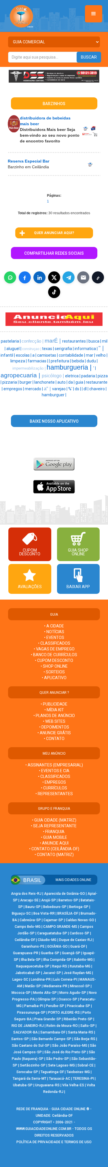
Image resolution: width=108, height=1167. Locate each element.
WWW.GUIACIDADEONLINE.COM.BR (43, 1129)
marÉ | (53, 341)
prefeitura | (61, 361)
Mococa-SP (21, 993)
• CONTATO (54, 738)
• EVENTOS (54, 637)
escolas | (24, 355)
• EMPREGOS (54, 782)
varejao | (60, 389)
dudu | (92, 361)
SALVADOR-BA (25, 1032)
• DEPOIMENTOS (54, 727)
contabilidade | (72, 355)
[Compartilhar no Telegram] (68, 277)
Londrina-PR (41, 979)
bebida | (79, 361)
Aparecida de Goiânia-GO (64, 894)
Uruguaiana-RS (47, 1085)
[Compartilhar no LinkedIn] (39, 277)
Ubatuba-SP (23, 1085)
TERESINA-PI (83, 1079)
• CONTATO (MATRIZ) (54, 854)
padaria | (89, 376)
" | (101, 348)
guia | (80, 382)
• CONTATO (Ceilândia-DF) (54, 849)
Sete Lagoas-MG (61, 1065)
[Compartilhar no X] (54, 277)
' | (94, 368)
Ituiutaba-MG (80, 966)
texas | (48, 348)
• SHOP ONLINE (54, 666)
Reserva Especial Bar (28, 161)
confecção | (33, 341)
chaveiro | (98, 389)
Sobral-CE (85, 1065)
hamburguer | (54, 395)
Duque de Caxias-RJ (75, 940)
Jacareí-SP (52, 973)
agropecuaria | (21, 375)
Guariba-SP (50, 953)
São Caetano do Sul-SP (31, 1046)
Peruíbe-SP (55, 1006)
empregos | (14, 389)
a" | (48, 388)
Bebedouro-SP (55, 907)
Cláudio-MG (47, 940)
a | (34, 355)
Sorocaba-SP (27, 1072)
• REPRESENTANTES (54, 793)
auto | (62, 382)
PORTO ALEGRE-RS (64, 1013)
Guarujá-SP (71, 953)
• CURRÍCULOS (54, 788)
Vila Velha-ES (73, 1085)
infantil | (8, 355)
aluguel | (14, 348)
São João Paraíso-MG (69, 1046)
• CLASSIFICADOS (54, 643)
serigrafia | (65, 348)
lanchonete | (45, 382)
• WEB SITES (54, 721)
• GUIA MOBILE (54, 837)
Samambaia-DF (52, 1032)
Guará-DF (77, 946)
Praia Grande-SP (47, 1019)
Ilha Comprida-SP (57, 960)
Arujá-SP (48, 900)
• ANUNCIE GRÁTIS (54, 733)
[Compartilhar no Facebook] (25, 277)
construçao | (32, 349)
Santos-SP (20, 1039)
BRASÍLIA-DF (67, 913)
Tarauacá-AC (59, 1079)
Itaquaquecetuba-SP (33, 966)
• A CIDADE (54, 626)
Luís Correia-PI (65, 979)
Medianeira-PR (55, 986)
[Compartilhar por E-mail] (83, 277)
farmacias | (38, 361)
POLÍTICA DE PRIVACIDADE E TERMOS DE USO (54, 1142)
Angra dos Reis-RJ (26, 894)
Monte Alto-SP (45, 993)
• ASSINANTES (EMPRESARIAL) (54, 765)
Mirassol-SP (80, 986)
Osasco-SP (67, 999)
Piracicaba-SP (78, 1006)
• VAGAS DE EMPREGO (54, 649)
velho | (101, 355)
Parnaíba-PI (33, 1006)
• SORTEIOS (54, 672)
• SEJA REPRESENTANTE (54, 826)
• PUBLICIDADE (54, 704)
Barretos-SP (68, 900)
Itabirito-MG (83, 960)
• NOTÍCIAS (54, 631)
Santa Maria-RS (80, 1032)
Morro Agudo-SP (72, 993)
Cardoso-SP (79, 933)
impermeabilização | (29, 368)
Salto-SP (87, 1026)
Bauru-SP (33, 907)
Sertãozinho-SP (33, 1065)
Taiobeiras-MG (78, 1072)
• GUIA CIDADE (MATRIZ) (54, 820)
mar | (91, 355)
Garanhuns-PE (33, 946)
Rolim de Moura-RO (62, 1026)
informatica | (86, 348)
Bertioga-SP (78, 907)
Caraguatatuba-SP (52, 933)
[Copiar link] (98, 277)
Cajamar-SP (53, 920)
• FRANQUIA (54, 831)
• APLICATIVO (54, 677)
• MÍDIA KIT (54, 710)
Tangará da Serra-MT (29, 1079)
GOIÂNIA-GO (57, 946)
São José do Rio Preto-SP (65, 1052)
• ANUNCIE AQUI (54, 843)
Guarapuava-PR (25, 953)
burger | (27, 382)
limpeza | (19, 361)
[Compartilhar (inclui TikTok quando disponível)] (54, 292)
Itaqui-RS (59, 966)
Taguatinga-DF (52, 1072)
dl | (86, 389)
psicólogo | (53, 375)
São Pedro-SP (57, 1059)
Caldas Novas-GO (80, 920)
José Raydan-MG (77, 973)
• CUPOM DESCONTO (54, 660)
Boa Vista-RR (44, 913)
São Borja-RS (84, 1039)
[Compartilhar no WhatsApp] (10, 277)
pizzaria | (11, 382)
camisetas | (48, 355)
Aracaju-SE (29, 900)
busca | (95, 341)
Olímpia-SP (46, 999)
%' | (71, 389)
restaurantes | (75, 341)
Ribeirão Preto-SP (78, 1019)
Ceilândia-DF (25, 940)
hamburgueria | (70, 367)
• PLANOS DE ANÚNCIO (54, 715)
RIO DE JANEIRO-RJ (28, 1026)
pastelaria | (11, 341)
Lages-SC (20, 979)
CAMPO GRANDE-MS (60, 927)
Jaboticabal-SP (27, 973)
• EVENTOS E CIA (54, 770)
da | (71, 382)
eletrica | (73, 376)
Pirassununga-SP (31, 1013)
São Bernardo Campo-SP (51, 1039)
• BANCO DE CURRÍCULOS (54, 654)
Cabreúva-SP (30, 920)
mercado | (34, 389)
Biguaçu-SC (21, 913)
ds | (78, 389)
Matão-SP (33, 986)
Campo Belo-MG (28, 927)
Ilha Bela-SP (31, 960)
